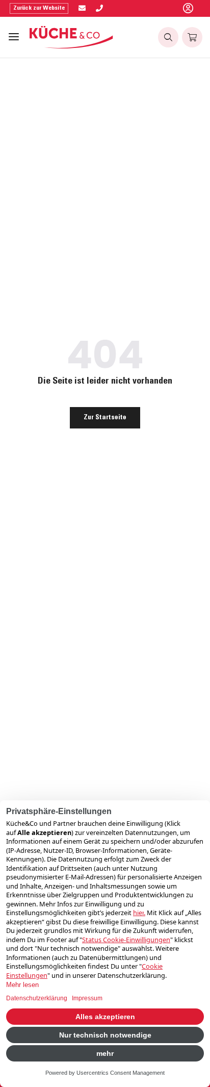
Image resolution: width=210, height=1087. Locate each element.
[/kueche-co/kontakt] (82, 9)
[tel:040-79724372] (99, 9)
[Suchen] (168, 37)
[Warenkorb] (192, 37)
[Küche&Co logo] (72, 37)
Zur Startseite (105, 417)
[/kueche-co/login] (188, 8)
